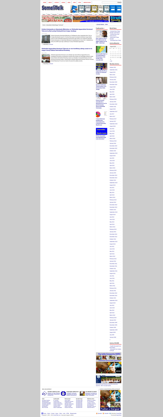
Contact (56, 2)
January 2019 (113, 101)
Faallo (70, 14)
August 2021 (113, 72)
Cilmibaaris (90, 14)
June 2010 (112, 307)
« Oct (111, 61)
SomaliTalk (118, 413)
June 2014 (112, 190)
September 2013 (113, 212)
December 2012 (113, 234)
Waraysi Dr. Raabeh (91, 400)
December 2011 (113, 263)
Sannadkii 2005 (79, 405)
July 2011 (112, 276)
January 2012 (113, 261)
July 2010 (112, 305)
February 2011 (113, 288)
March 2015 (112, 168)
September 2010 (113, 300)
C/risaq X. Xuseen (91, 402)
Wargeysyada (87, 2)
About (50, 2)
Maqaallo (54, 14)
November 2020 (113, 84)
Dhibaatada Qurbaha (69, 401)
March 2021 (112, 74)
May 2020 (112, 91)
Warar (48, 14)
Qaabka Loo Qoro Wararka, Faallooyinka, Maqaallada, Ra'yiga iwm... (54, 393)
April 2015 (112, 165)
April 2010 (112, 312)
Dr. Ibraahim (55, 400)
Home (44, 2)
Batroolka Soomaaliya (69, 403)
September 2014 (113, 182)
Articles (60, 14)
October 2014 (113, 180)
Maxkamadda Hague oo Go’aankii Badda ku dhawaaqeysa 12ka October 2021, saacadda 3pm (101, 57)
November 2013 (113, 207)
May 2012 (112, 251)
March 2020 (112, 96)
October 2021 (113, 67)
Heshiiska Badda (68, 405)
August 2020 (113, 87)
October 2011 (113, 268)
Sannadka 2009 (79, 400)
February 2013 (113, 229)
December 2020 (113, 82)
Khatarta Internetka (69, 407)
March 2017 (112, 116)
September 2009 (113, 330)
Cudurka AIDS (56, 401)
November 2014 (113, 177)
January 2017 (113, 121)
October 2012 (113, 239)
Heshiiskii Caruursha (91, 403)
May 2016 (112, 133)
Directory (83, 14)
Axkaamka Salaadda (46, 403)
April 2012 (112, 253)
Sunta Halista (67, 400)
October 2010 (113, 298)
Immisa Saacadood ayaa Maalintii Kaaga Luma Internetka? (101, 137)
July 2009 (112, 334)
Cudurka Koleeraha (57, 402)
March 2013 (112, 226)
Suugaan (76, 14)
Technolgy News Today (115, 40)
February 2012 (113, 258)
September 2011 (113, 271)
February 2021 (113, 77)
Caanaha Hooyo (56, 406)
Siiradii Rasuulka (45, 401)
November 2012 (113, 236)
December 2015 (113, 145)
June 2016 (112, 131)
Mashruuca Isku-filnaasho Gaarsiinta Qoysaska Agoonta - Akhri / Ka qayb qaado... (107, 384)
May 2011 (112, 280)
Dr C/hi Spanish (90, 401)
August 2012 (113, 244)
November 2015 (113, 148)
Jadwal (106, 14)
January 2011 (113, 290)
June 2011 (112, 278)
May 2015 (112, 163)
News (44, 14)
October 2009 (113, 327)
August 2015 (113, 155)
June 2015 (112, 160)
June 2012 (112, 249)
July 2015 (112, 158)
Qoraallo (100, 413)
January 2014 (113, 202)
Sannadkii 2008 (79, 401)
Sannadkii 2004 (79, 406)
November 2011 (113, 266)
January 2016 (113, 143)
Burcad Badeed (90, 405)
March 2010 (112, 315)
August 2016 (113, 126)
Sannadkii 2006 (79, 403)
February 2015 (113, 170)
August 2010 (113, 303)
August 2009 (113, 332)
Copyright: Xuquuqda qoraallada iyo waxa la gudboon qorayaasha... (72, 393)
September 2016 (113, 123)
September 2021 (113, 69)
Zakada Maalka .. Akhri (102, 24)
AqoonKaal (118, 415)
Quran (63, 2)
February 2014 (113, 199)
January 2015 (113, 172)
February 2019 (113, 99)
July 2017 (112, 114)
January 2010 (113, 320)
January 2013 (113, 231)
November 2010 (113, 295)
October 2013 (113, 209)
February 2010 (113, 317)
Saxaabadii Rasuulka (46, 402)
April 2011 (112, 283)
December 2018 (113, 104)
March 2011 (112, 285)
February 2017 (113, 118)
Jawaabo (106, 413)
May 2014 (112, 192)
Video (69, 2)
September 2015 (113, 153)
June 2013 (112, 219)
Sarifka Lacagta (68, 406)
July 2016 (112, 128)
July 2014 (112, 187)
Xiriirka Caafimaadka (57, 407)
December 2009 (113, 322)
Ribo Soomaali (45, 407)
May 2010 (112, 310)
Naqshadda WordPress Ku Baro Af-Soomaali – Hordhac (101, 72)
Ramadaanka (45, 406)
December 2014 (113, 175)
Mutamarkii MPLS (90, 407)
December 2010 (113, 293)
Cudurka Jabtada (57, 405)
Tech (96, 14)
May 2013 (112, 222)
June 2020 (112, 89)
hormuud (51, 44)
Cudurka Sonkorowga (57, 403)
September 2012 (113, 241)
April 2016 (112, 136)
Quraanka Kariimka (46, 400)
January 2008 (113, 337)
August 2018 (113, 109)
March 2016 (112, 138)
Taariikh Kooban (68, 402)
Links (74, 2)
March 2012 (112, 256)
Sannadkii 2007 (79, 402)
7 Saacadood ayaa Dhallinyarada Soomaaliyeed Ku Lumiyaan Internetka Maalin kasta (101, 122)
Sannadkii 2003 (79, 407)
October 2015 (113, 150)
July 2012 (112, 246)
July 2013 (112, 217)
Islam (66, 14)
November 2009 (113, 325)
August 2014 (113, 185)
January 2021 (113, 79)
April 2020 (112, 94)
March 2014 (112, 197)
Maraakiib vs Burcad (91, 406)
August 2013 (113, 214)
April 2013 (112, 224)
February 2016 (113, 141)
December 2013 (113, 204)
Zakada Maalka (45, 405)
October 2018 (113, 106)
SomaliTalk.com (57, 415)
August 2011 (112, 273)
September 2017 (113, 111)
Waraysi (101, 14)
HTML (79, 2)
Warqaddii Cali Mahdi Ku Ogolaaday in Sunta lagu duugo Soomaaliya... (91, 393)
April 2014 (112, 195)
